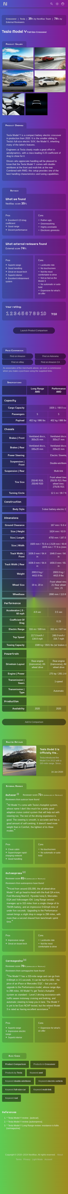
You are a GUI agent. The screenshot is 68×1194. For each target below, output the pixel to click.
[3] (24, 960)
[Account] (63, 4)
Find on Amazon (17, 356)
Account (48, 1159)
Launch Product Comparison (34, 330)
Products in (44, 1064)
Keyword (36, 1073)
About (60, 1155)
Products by (13, 1073)
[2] (23, 872)
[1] (18, 794)
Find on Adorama (50, 356)
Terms (19, 1159)
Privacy (26, 1159)
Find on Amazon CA (50, 362)
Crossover (11, 19)
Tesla (22, 19)
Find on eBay (17, 362)
